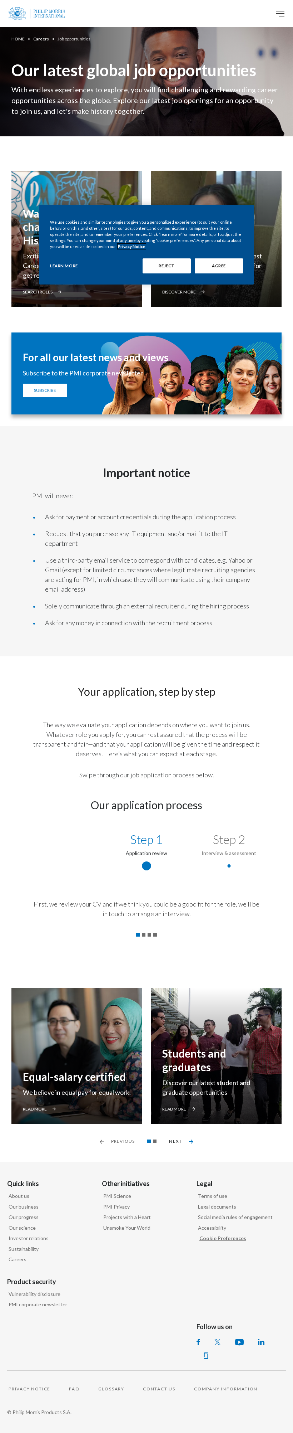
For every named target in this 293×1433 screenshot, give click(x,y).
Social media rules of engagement (235, 1217)
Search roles (38, 292)
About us (19, 1196)
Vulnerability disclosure (34, 1294)
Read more (35, 1109)
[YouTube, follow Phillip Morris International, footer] (239, 1342)
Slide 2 (155, 1141)
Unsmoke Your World (126, 1228)
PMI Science (117, 1196)
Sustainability (24, 1249)
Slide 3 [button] (149, 935)
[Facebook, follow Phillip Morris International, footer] (198, 1342)
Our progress (24, 1217)
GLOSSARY (111, 1388)
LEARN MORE (64, 265)
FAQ (74, 1388)
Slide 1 (149, 1141)
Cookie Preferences (222, 1238)
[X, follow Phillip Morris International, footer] (217, 1342)
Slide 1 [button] (138, 935)
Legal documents (217, 1207)
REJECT (166, 265)
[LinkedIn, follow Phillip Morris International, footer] (261, 1342)
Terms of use (212, 1196)
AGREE (219, 265)
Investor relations (29, 1238)
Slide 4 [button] (155, 935)
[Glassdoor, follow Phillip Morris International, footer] (206, 1355)
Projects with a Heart (127, 1217)
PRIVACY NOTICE (29, 1388)
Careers (17, 1259)
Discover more (179, 292)
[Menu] (280, 13)
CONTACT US (159, 1388)
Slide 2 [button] (143, 935)
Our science (22, 1228)
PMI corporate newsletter (38, 1304)
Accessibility (212, 1228)
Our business (24, 1207)
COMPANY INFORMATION (226, 1388)
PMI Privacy (116, 1207)
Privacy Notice (131, 246)
